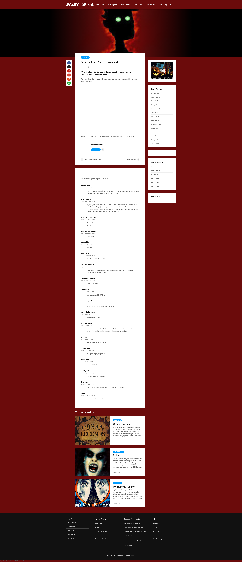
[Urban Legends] (92, 430)
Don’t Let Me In (99, 535)
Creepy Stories (155, 105)
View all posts (95, 149)
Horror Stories (125, 5)
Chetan (12, 561)
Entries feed (156, 531)
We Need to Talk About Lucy (103, 539)
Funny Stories (155, 136)
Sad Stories (154, 132)
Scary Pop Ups (85, 57)
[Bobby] (92, 462)
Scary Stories (99, 5)
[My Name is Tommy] (92, 493)
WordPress (133, 555)
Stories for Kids (155, 109)
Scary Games (138, 5)
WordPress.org (157, 539)
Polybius (137, 523)
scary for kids (84, 67)
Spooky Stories (155, 128)
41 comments (105, 67)
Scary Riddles (155, 116)
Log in (155, 527)
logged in (92, 179)
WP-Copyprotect (19, 561)
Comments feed (158, 535)
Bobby (116, 455)
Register (155, 523)
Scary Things (163, 5)
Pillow (141, 527)
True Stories (154, 112)
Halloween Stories (118, 451)
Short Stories (155, 120)
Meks (122, 555)
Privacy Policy (128, 545)
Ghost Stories (155, 101)
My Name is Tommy (124, 486)
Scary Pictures (150, 5)
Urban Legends (112, 5)
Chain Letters (155, 144)
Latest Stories (117, 483)
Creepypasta (155, 140)
